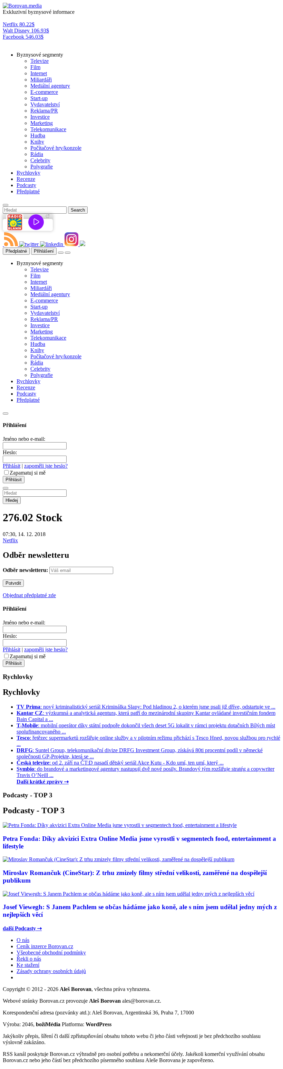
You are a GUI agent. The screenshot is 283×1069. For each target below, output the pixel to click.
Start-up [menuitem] (39, 98)
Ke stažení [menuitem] (28, 965)
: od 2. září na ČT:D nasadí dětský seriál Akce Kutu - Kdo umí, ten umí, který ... (120, 763)
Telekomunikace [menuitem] (48, 129)
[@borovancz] (29, 244)
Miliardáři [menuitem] (41, 79)
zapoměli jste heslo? (46, 466)
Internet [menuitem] (38, 73)
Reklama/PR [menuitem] (44, 111)
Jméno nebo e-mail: (24, 439)
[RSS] (11, 244)
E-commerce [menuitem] (44, 92)
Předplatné (16, 251)
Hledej (12, 500)
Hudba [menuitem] (37, 135)
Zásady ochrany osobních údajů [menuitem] (51, 971)
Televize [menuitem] (39, 61)
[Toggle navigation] (67, 253)
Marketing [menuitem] (41, 123)
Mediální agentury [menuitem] (50, 86)
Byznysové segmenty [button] (40, 55)
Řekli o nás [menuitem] (29, 959)
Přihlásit (11, 466)
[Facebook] (3, 244)
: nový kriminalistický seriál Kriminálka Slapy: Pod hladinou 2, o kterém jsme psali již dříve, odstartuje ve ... (146, 707)
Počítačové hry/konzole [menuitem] (55, 148)
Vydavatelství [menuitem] (45, 104)
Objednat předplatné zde (29, 595)
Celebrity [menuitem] (40, 160)
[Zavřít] (5, 413)
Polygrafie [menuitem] (41, 166)
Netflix (10, 540)
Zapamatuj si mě (28, 473)
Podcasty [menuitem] (26, 185)
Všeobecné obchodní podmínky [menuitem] (51, 952)
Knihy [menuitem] (37, 142)
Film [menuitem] (35, 67)
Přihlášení (44, 251)
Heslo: (10, 452)
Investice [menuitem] (40, 117)
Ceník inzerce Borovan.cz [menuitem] (45, 946)
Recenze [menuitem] (26, 179)
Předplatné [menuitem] (28, 191)
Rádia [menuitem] (36, 154)
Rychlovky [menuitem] (28, 173)
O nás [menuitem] (23, 940)
